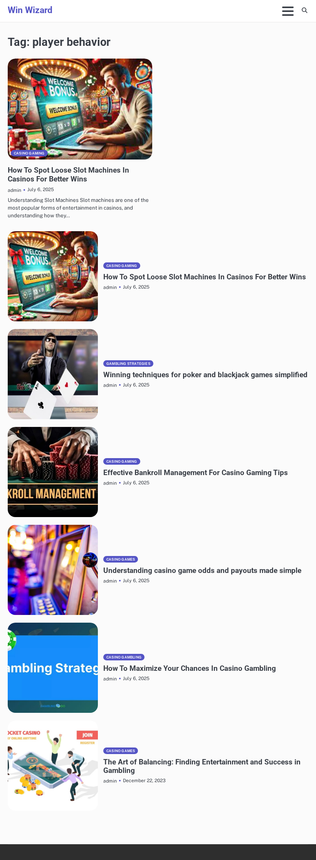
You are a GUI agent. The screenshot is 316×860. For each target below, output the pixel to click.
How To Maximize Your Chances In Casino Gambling (189, 668)
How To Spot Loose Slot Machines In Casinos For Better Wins (68, 174)
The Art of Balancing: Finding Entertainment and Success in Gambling (202, 766)
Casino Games (120, 559)
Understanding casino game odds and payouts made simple (202, 570)
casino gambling (123, 657)
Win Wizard (30, 10)
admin (14, 190)
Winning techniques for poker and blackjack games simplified (205, 375)
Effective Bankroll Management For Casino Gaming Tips (195, 473)
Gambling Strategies (128, 363)
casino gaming (29, 153)
